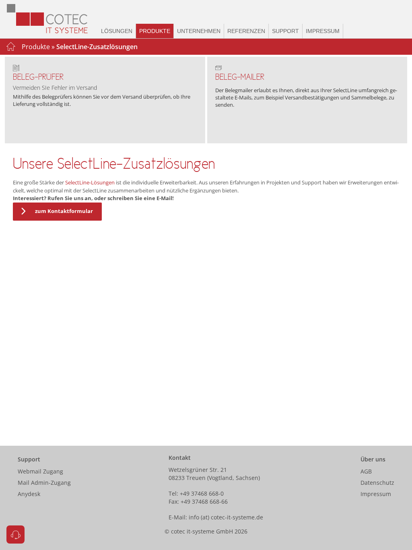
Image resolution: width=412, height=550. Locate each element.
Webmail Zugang (40, 471)
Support (285, 31)
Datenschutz (377, 482)
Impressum (323, 31)
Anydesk (29, 494)
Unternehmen (198, 31)
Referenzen (246, 31)
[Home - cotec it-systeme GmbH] (51, 19)
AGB (366, 471)
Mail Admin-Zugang (44, 482)
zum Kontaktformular (64, 211)
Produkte (154, 31)
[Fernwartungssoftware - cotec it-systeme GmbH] (15, 534)
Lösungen (116, 31)
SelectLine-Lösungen (90, 182)
